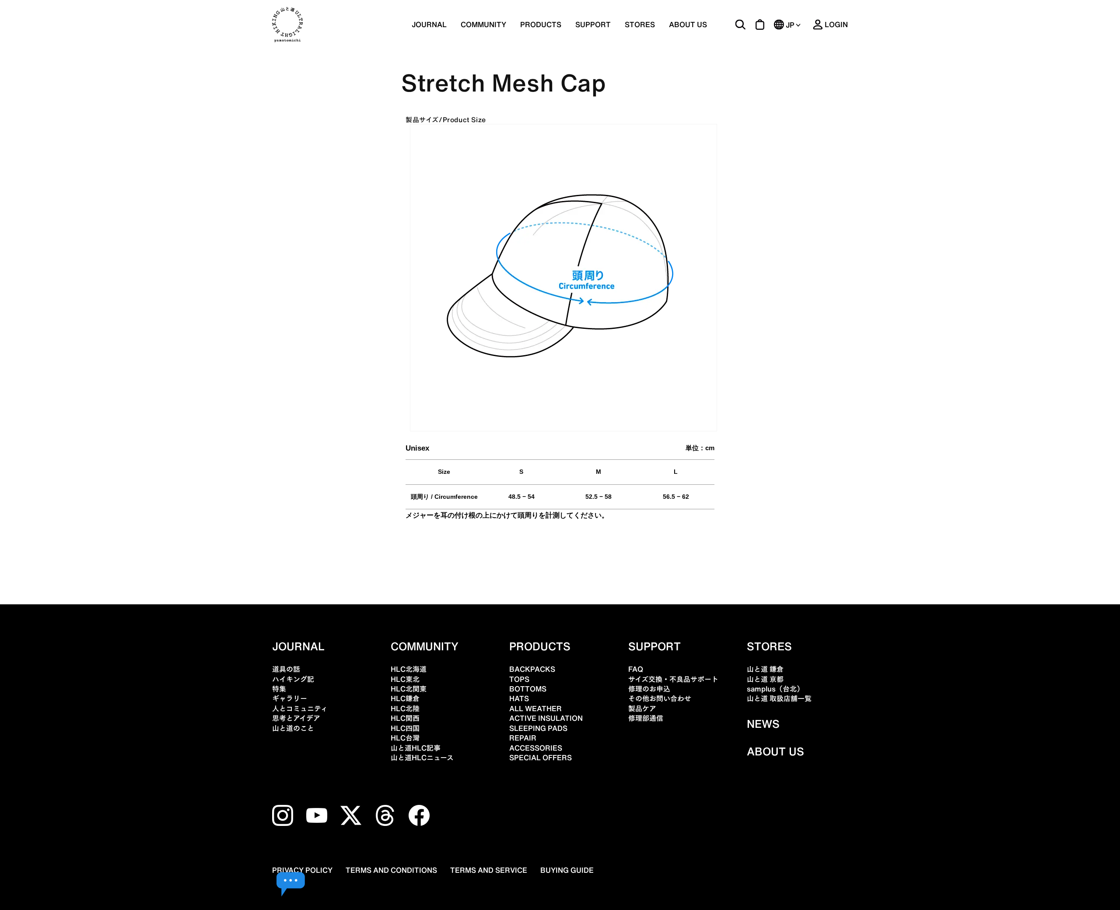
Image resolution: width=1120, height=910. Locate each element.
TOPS (519, 679)
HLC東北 (405, 679)
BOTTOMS (527, 688)
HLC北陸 (405, 708)
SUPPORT (593, 24)
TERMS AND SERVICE (488, 870)
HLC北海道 (409, 669)
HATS (519, 698)
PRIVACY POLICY (302, 870)
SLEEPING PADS (538, 728)
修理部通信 (645, 718)
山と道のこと (293, 728)
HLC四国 (405, 728)
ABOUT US (688, 24)
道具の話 (286, 669)
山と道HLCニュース (422, 757)
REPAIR (522, 737)
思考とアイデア (296, 718)
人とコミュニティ (300, 708)
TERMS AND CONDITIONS (391, 870)
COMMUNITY (483, 24)
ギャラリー (289, 698)
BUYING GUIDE (567, 870)
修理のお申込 (649, 688)
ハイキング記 (293, 679)
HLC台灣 (405, 737)
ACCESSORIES (535, 747)
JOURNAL (429, 24)
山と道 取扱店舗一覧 (779, 698)
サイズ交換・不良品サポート (673, 679)
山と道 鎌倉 (765, 669)
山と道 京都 (765, 679)
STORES (640, 24)
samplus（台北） (775, 688)
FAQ (635, 669)
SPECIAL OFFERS (540, 757)
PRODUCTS (539, 646)
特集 (279, 688)
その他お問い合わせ (659, 698)
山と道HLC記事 (416, 747)
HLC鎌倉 (405, 698)
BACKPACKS (532, 669)
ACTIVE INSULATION (546, 718)
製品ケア (642, 708)
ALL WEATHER (535, 708)
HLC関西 (405, 718)
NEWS (763, 724)
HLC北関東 (409, 688)
